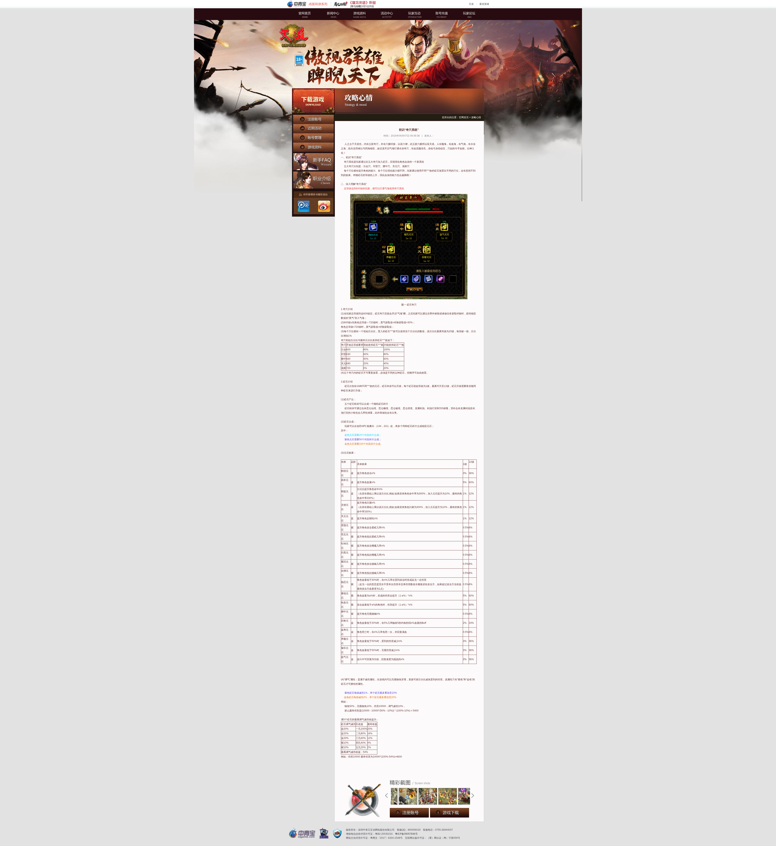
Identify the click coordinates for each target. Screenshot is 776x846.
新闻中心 (334, 14)
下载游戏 (313, 101)
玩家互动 (413, 14)
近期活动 (313, 127)
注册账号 (313, 119)
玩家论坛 (466, 14)
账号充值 (439, 14)
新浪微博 (323, 206)
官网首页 (308, 14)
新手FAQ (313, 161)
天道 (471, 4)
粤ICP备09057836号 (406, 833)
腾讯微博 (303, 206)
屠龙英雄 (484, 4)
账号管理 (313, 136)
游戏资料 (361, 14)
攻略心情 (476, 117)
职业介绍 (313, 179)
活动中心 (387, 14)
